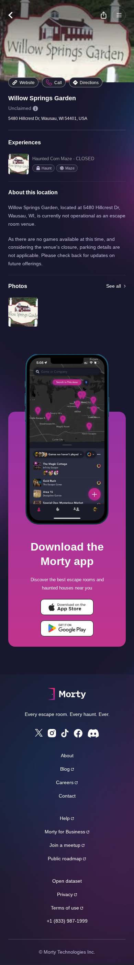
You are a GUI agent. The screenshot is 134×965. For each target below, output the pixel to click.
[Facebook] (78, 733)
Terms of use (65, 908)
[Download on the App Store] (67, 607)
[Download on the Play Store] (67, 628)
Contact (67, 796)
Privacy (65, 894)
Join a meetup (64, 845)
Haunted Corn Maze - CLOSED (63, 158)
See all (113, 286)
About (67, 755)
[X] (39, 733)
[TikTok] (65, 733)
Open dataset (67, 881)
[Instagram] (52, 733)
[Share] (103, 15)
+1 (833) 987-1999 (67, 921)
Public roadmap (65, 858)
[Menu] (119, 15)
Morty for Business (65, 831)
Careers (65, 782)
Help (65, 818)
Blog (65, 769)
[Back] (14, 15)
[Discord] (93, 733)
